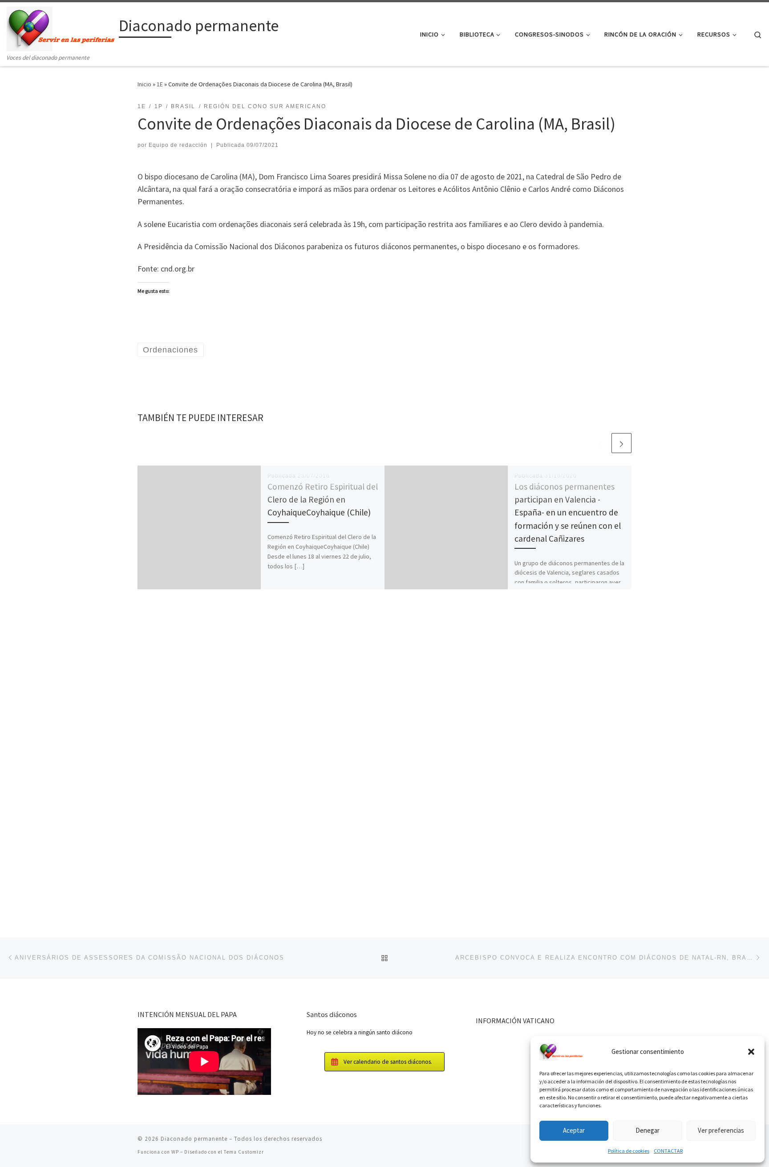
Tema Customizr (244, 1152)
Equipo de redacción (178, 145)
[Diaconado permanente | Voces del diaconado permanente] (61, 27)
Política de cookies (628, 1150)
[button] (751, 1051)
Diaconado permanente (194, 1139)
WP (175, 1152)
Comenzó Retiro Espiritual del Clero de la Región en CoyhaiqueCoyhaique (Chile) (322, 499)
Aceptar (574, 1130)
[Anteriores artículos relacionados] (600, 443)
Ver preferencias (721, 1130)
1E (160, 84)
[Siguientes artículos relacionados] (621, 443)
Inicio (144, 84)
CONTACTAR (668, 1150)
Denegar (647, 1130)
